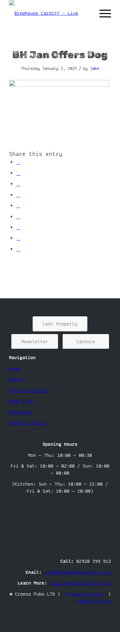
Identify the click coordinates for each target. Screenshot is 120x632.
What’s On (21, 401)
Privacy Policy (84, 594)
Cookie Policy (93, 601)
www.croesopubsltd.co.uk (80, 583)
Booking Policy (27, 423)
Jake (94, 68)
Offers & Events (29, 390)
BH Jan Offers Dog (60, 55)
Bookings (19, 412)
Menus (15, 379)
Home (14, 369)
